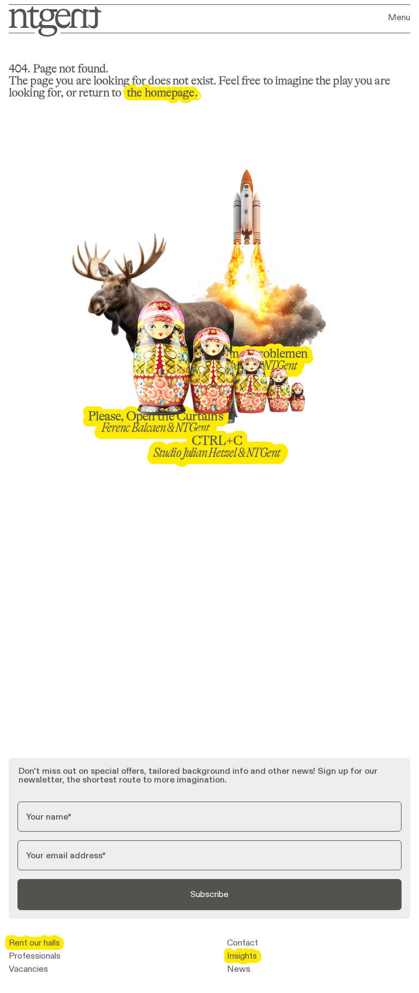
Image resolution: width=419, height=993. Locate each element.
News (238, 969)
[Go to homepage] (51, 20)
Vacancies (28, 969)
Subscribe (209, 894)
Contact (242, 942)
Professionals (35, 956)
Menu (399, 17)
